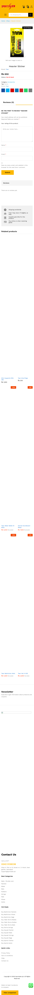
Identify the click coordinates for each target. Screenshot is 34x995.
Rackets (3, 883)
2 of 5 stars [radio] (23, 123)
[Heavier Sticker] (3, 90)
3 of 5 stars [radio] (25, 123)
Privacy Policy (5, 953)
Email (3, 154)
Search (30, 15)
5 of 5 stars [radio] (30, 123)
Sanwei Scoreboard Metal (24, 526)
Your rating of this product (9, 123)
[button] (20, 375)
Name (3, 145)
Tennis (6, 84)
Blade (3, 886)
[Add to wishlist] (12, 375)
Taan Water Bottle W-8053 (8, 526)
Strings (3, 894)
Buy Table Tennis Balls (8, 925)
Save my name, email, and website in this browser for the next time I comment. (14, 166)
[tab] (8, 103)
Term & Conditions (7, 955)
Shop (8, 21)
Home (3, 21)
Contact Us (4, 961)
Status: (3, 77)
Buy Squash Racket (7, 930)
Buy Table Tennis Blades (8, 919)
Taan (7, 69)
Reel (2, 896)
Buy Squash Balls (6, 932)
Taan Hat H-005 (23, 673)
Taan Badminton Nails (8, 673)
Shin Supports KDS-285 (7, 378)
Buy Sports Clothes (7, 940)
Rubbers (4, 891)
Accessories (11, 82)
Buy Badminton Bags (7, 917)
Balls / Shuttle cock (7, 881)
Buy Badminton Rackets (8, 912)
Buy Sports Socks (6, 943)
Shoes (3, 899)
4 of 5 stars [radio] (27, 123)
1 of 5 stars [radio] (20, 123)
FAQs (2, 958)
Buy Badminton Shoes (8, 914)
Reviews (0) (8, 102)
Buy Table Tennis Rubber (9, 922)
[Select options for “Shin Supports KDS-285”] (4, 375)
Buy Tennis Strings (7, 927)
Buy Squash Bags (6, 938)
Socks (3, 902)
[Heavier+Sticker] (8, 90)
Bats (2, 889)
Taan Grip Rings (23, 378)
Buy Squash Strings (7, 935)
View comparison (10, 993)
